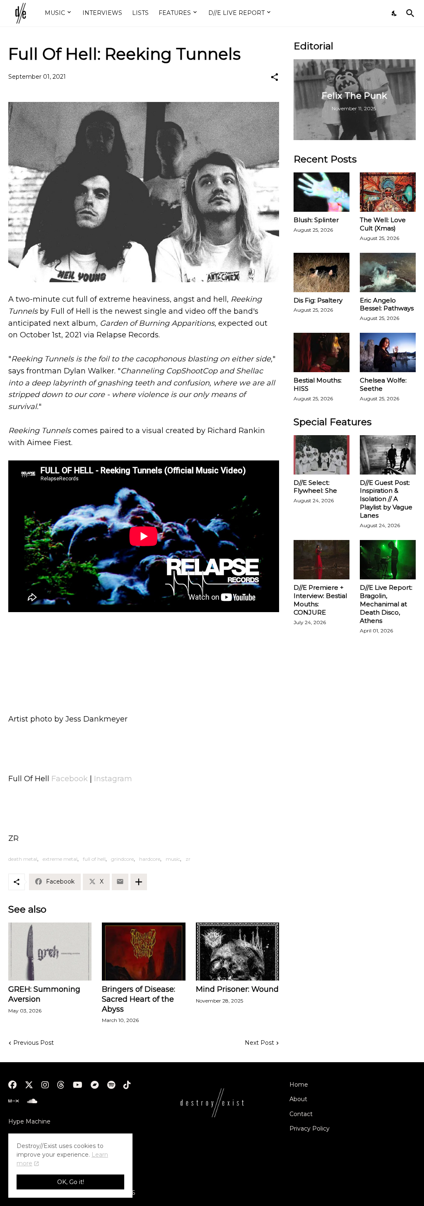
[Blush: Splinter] (321, 192)
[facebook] (12, 1085)
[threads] (61, 1085)
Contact (301, 1114)
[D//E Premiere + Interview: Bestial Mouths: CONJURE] (321, 559)
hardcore (149, 859)
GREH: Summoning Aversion (44, 994)
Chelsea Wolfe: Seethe (383, 384)
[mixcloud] (13, 1101)
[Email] (120, 882)
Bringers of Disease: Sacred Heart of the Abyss (138, 999)
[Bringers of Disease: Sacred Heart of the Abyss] (143, 952)
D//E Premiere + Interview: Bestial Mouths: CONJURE (320, 600)
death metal (22, 859)
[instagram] (45, 1085)
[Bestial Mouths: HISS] (321, 352)
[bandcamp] (95, 1085)
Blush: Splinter (316, 220)
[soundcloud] (32, 1101)
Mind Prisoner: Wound (237, 989)
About (298, 1099)
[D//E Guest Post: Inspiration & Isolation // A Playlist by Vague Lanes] (388, 455)
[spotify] (111, 1085)
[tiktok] (127, 1085)
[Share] (274, 77)
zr (188, 859)
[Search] (409, 13)
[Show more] (138, 882)
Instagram (113, 778)
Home (298, 1084)
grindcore (122, 859)
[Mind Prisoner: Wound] (237, 952)
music (173, 859)
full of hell (94, 859)
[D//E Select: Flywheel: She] (321, 455)
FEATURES (175, 13)
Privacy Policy (309, 1128)
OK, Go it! (70, 1182)
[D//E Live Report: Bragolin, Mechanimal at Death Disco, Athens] (388, 559)
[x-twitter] (29, 1085)
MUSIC (55, 13)
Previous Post (33, 1042)
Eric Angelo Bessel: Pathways (387, 304)
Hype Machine (29, 1121)
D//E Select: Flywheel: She (315, 487)
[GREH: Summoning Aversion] (50, 952)
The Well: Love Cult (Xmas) (383, 224)
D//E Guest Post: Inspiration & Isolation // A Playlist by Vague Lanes (386, 499)
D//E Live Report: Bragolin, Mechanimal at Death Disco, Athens (386, 604)
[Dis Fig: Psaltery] (321, 272)
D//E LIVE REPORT (236, 13)
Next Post (259, 1042)
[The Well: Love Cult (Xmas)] (388, 192)
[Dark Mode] (395, 13)
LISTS (140, 13)
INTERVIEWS (102, 13)
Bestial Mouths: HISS (318, 384)
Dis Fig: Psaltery (318, 300)
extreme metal (60, 859)
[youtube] (77, 1085)
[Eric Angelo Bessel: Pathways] (388, 272)
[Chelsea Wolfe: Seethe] (388, 352)
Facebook (69, 778)
